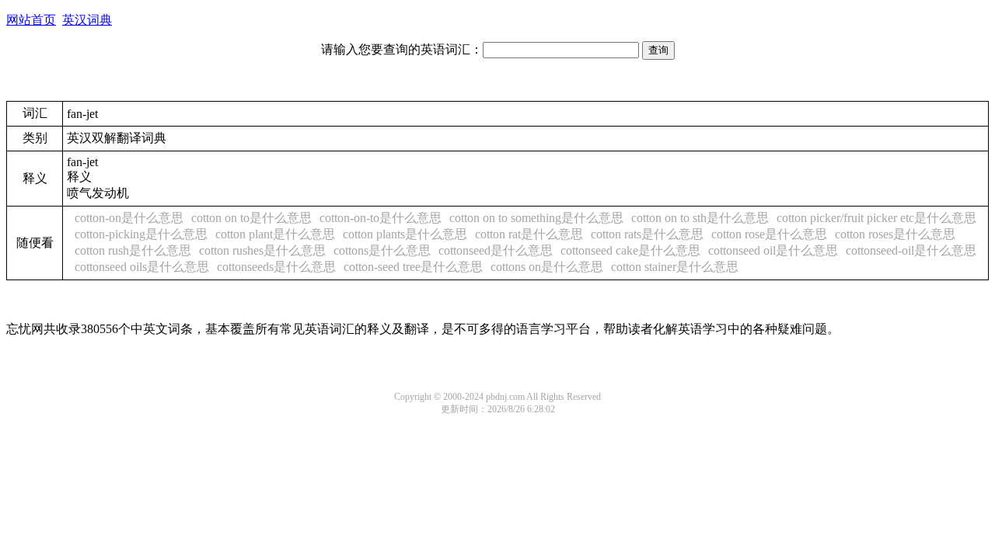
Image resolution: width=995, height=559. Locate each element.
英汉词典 (87, 19)
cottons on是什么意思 (547, 266)
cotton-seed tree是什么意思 (413, 266)
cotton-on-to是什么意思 (380, 217)
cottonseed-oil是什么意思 (911, 250)
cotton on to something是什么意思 (536, 217)
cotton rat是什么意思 (529, 234)
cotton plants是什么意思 (405, 234)
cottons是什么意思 (382, 250)
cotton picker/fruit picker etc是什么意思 (876, 217)
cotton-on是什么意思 (129, 217)
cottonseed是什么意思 (495, 250)
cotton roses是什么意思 (895, 234)
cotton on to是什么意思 (251, 217)
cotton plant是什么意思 (275, 234)
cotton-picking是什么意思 (141, 234)
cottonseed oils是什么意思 (142, 266)
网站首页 (31, 19)
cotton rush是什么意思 (133, 250)
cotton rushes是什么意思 (262, 250)
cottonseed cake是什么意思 (630, 250)
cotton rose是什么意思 (769, 234)
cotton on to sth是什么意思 (700, 217)
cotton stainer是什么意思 (674, 266)
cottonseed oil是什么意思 (773, 250)
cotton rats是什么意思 (647, 234)
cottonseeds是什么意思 (276, 266)
